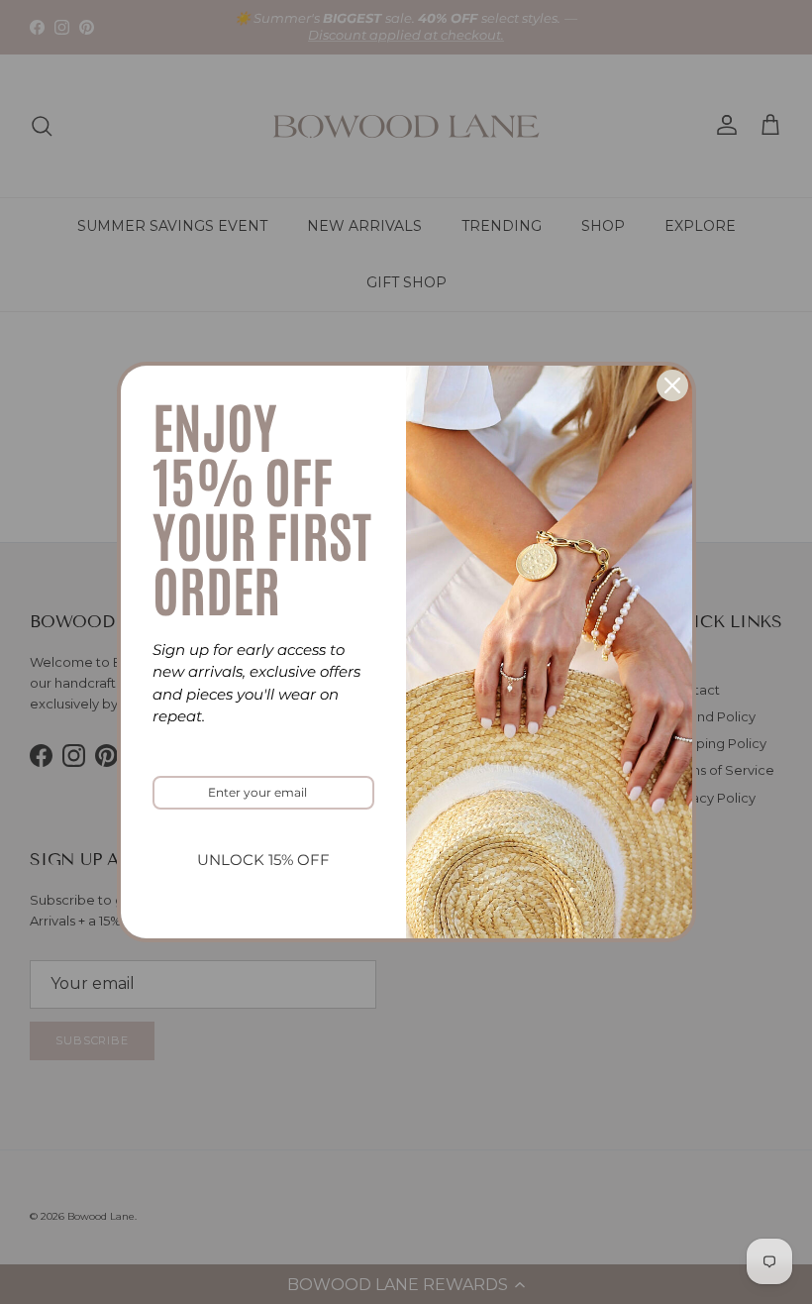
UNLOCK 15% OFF (263, 859)
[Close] (672, 385)
